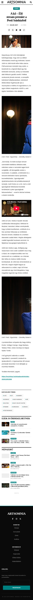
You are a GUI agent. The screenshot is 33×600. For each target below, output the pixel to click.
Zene (16, 535)
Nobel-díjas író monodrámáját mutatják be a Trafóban (19, 424)
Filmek (16, 528)
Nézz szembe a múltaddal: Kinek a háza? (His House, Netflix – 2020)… (20, 441)
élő (12, 395)
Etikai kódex (16, 557)
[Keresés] (30, 2)
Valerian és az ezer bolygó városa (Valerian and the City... (20, 475)
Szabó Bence (16, 488)
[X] (12, 30)
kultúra (6, 403)
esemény (19, 395)
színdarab (16, 406)
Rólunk (16, 550)
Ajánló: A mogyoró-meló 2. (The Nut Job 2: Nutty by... (21, 465)
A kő (5, 395)
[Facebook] (9, 30)
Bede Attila (16, 458)
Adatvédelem (16, 561)
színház (25, 406)
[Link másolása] (23, 30)
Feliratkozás (16, 587)
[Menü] (3, 2)
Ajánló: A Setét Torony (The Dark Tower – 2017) (20, 456)
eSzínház (6, 399)
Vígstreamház (8, 410)
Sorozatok (16, 532)
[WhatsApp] (16, 30)
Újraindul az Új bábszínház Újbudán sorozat (20, 433)
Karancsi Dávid (17, 478)
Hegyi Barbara (17, 399)
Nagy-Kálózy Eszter (19, 403)
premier (6, 406)
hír (27, 399)
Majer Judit (14, 25)
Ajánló (13, 453)
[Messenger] (20, 30)
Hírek (16, 8)
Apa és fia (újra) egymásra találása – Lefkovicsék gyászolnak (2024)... (21, 485)
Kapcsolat (16, 554)
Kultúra (16, 539)
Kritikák (13, 438)
